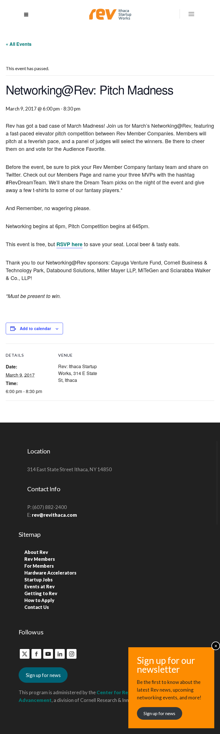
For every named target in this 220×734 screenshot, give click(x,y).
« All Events (19, 44)
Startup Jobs (38, 579)
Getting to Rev (40, 593)
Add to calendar (35, 328)
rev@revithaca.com (54, 515)
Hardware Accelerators (50, 572)
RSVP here (69, 244)
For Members (39, 566)
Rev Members (39, 559)
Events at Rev (39, 586)
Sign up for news (43, 675)
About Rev (36, 552)
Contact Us (36, 607)
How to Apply (39, 600)
